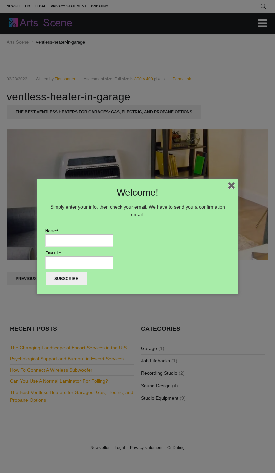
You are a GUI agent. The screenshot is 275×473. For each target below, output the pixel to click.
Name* (52, 230)
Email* (53, 252)
